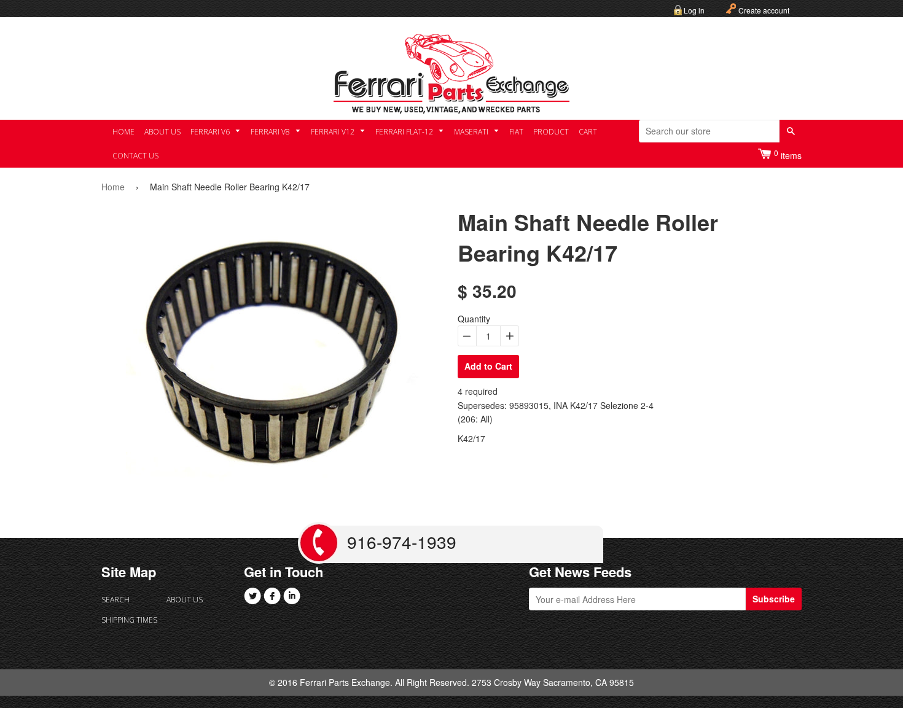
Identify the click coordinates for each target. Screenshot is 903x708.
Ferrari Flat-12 (405, 131)
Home (123, 131)
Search (115, 599)
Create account (763, 10)
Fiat (516, 131)
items (788, 154)
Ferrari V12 (333, 131)
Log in (694, 10)
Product (551, 131)
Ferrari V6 (211, 131)
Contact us (135, 155)
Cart (588, 131)
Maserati (472, 131)
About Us (162, 131)
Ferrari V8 (271, 131)
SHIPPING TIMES (129, 620)
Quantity (474, 319)
